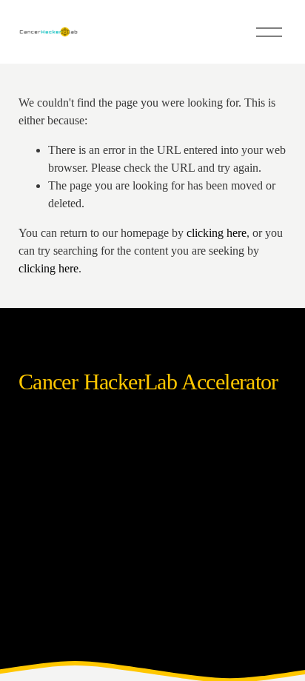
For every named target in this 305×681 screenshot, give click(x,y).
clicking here (217, 233)
